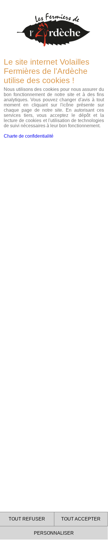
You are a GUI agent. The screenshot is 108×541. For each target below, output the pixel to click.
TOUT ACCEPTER (81, 518)
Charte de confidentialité (28, 136)
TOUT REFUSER (27, 518)
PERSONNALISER (54, 533)
